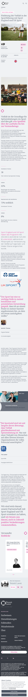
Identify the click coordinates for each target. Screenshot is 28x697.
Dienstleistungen (9, 619)
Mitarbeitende (7, 626)
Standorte (3, 636)
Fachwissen (6, 615)
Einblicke (3, 638)
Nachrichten (4, 641)
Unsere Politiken (19, 640)
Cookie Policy (12, 688)
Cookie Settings (14, 691)
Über (3, 630)
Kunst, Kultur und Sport (7, 12)
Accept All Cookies (14, 694)
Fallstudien (6, 623)
